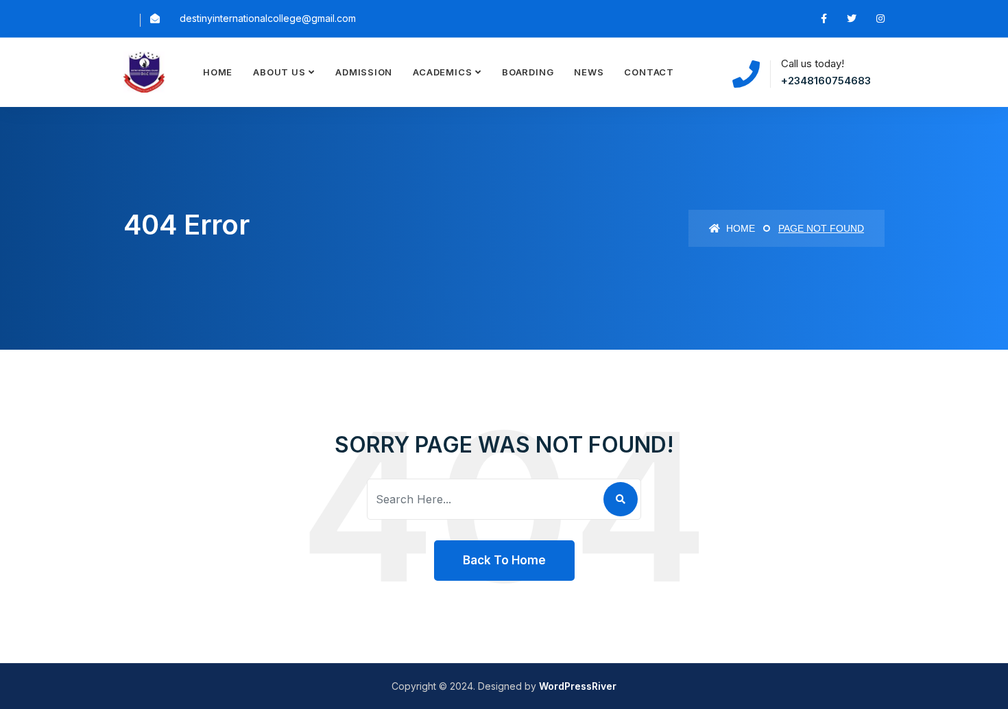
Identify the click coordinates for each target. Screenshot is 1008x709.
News (588, 72)
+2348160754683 (826, 80)
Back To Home (504, 560)
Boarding (527, 72)
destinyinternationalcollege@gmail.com (268, 18)
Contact (648, 72)
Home (217, 72)
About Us (279, 72)
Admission (363, 72)
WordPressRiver (577, 686)
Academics (442, 72)
